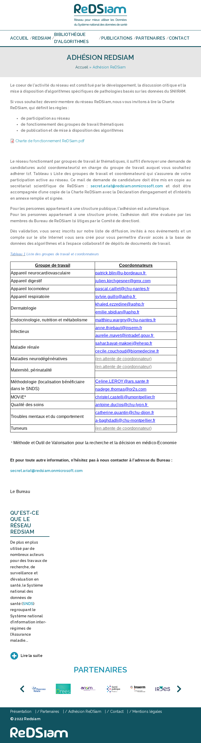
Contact (179, 38)
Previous (22, 689)
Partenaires (150, 38)
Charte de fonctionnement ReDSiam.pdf (49, 141)
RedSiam (41, 38)
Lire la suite (31, 656)
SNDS (28, 604)
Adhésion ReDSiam (84, 711)
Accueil (19, 38)
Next (179, 689)
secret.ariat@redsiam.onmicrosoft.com (127, 186)
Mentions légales (147, 711)
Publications (116, 38)
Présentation (20, 711)
